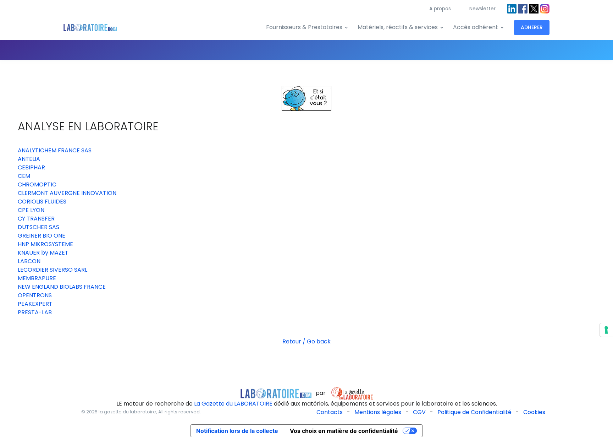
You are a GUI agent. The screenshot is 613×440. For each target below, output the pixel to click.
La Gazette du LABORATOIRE (233, 404)
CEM (24, 176)
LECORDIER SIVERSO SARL (52, 270)
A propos (440, 8)
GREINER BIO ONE (41, 236)
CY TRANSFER (36, 218)
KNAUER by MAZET (43, 253)
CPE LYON (31, 210)
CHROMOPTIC (37, 184)
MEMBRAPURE (37, 278)
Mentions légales (377, 412)
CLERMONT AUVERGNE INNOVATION (67, 193)
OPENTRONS (35, 295)
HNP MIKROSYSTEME (45, 244)
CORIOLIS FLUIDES (42, 201)
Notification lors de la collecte (237, 430)
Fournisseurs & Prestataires (304, 27)
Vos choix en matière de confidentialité (344, 430)
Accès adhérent (475, 27)
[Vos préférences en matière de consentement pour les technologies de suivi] (606, 330)
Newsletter (482, 8)
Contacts (329, 412)
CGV (419, 412)
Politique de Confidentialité (474, 412)
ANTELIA (29, 159)
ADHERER (532, 27)
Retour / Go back (306, 341)
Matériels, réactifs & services (398, 27)
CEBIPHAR (31, 167)
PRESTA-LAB (35, 312)
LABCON (29, 261)
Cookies (534, 412)
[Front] (90, 27)
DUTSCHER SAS (38, 227)
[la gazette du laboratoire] (276, 393)
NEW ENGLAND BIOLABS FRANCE (62, 287)
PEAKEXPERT (35, 304)
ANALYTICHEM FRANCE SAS (55, 150)
